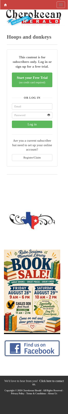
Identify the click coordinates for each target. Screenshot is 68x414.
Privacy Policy (17, 393)
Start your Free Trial (32, 80)
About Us (52, 393)
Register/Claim (32, 157)
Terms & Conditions (36, 393)
